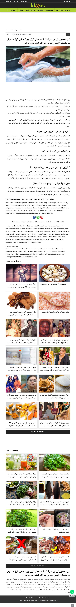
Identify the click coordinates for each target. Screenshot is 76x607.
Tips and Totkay (27, 222)
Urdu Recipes (30, 10)
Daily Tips (59, 10)
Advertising (53, 601)
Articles (40, 10)
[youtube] (69, 1)
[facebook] (64, 1)
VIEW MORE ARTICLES (37, 432)
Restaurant (49, 10)
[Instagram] (67, 1)
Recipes (13, 10)
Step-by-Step (70, 10)
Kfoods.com (46, 598)
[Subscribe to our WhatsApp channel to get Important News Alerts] (72, 592)
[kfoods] (38, 5)
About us (27, 601)
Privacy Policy (44, 601)
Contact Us (35, 601)
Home (21, 601)
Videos (21, 10)
